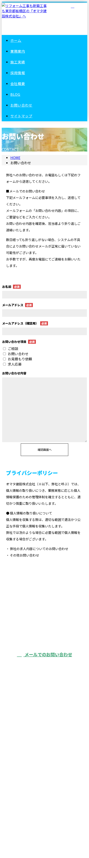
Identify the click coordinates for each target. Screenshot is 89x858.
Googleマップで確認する (44, 794)
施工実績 (17, 62)
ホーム (15, 40)
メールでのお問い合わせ (48, 654)
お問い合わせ (21, 105)
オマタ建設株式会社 (44, 769)
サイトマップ (21, 115)
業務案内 (17, 51)
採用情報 (17, 72)
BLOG (15, 94)
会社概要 (17, 83)
